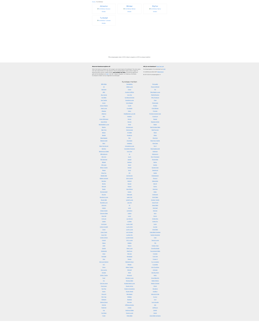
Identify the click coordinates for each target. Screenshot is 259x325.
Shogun (155, 178)
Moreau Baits (129, 280)
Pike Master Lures (155, 92)
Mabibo (130, 243)
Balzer (104, 132)
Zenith (155, 310)
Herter (129, 119)
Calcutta (104, 205)
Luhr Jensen (129, 232)
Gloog (129, 89)
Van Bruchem (155, 272)
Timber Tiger (155, 245)
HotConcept (129, 130)
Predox (155, 105)
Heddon (129, 116)
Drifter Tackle (104, 275)
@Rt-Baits (104, 84)
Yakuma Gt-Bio (155, 294)
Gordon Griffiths (129, 92)
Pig (155, 89)
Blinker (129, 6)
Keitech (129, 181)
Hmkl (129, 124)
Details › (104, 11)
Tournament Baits (155, 251)
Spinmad (155, 208)
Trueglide (155, 264)
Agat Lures (104, 108)
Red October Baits (155, 127)
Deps (104, 254)
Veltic (155, 275)
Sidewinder (155, 181)
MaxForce (129, 251)
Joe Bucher (129, 175)
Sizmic (155, 186)
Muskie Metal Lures (129, 283)
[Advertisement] (129, 39)
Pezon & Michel (155, 87)
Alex (104, 116)
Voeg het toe (160, 66)
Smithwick (155, 194)
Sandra (155, 165)
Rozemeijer (155, 159)
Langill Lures (129, 200)
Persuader (155, 84)
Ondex (129, 307)
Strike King (155, 218)
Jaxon (129, 165)
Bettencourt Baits (104, 151)
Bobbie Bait (104, 175)
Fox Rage (103, 313)
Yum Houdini (155, 302)
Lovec (129, 216)
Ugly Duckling (155, 267)
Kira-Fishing (129, 189)
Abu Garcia (104, 95)
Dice (104, 259)
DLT (104, 264)
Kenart (129, 183)
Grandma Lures (129, 100)
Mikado (129, 264)
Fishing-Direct (104, 302)
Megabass (129, 256)
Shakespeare (155, 175)
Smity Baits (155, 197)
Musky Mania (129, 291)
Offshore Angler (129, 305)
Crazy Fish (104, 235)
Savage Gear (155, 167)
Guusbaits (129, 108)
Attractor (104, 6)
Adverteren (160, 72)
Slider (155, 192)
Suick (155, 224)
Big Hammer (103, 159)
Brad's (103, 189)
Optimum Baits (129, 310)
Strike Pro (155, 221)
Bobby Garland (104, 178)
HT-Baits (129, 132)
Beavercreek (103, 140)
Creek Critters (104, 237)
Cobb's (104, 221)
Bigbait (104, 162)
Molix (129, 272)
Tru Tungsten (155, 262)
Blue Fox (103, 173)
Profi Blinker (155, 108)
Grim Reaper (129, 103)
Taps (155, 237)
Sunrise (155, 227)
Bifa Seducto (103, 154)
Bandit (104, 135)
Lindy (129, 208)
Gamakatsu (129, 84)
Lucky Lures (129, 229)
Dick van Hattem (103, 262)
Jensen (129, 167)
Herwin (129, 122)
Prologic (155, 111)
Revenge (155, 138)
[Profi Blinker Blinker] (129, 8)
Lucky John (129, 227)
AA (104, 87)
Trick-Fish (155, 256)
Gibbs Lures (129, 87)
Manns (129, 245)
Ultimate (155, 270)
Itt (129, 154)
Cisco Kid (104, 216)
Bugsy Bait (104, 200)
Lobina (129, 213)
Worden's (155, 289)
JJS (129, 173)
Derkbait (104, 256)
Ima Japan (129, 140)
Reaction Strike (155, 122)
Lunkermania (129, 237)
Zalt (155, 305)
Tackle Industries (155, 235)
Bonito (104, 183)
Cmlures (104, 218)
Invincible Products (129, 148)
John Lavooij (129, 178)
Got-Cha (129, 95)
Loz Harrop (130, 218)
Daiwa (103, 243)
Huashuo (129, 135)
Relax (155, 135)
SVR (107, 74)
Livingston (129, 210)
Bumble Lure (104, 202)
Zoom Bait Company (155, 315)
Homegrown (129, 127)
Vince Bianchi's (155, 278)
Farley (104, 291)
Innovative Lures (129, 146)
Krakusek (129, 194)
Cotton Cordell (104, 227)
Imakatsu (129, 143)
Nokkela (129, 299)
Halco (129, 111)
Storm (155, 216)
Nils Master (129, 294)
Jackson (129, 162)
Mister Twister (129, 267)
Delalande (104, 251)
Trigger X (155, 259)
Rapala (155, 119)
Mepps (129, 259)
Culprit (104, 240)
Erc (104, 280)
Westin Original (155, 283)
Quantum (155, 116)
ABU (104, 92)
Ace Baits (103, 97)
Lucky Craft (129, 224)
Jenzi (129, 170)
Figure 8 (104, 294)
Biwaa (103, 170)
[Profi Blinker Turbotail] (103, 20)
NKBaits (129, 297)
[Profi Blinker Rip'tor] (155, 8)
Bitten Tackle (104, 167)
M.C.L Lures (129, 240)
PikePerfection (155, 95)
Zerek (155, 313)
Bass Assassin (103, 138)
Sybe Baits (155, 229)
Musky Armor (129, 286)
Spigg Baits (155, 205)
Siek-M (155, 183)
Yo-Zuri (155, 297)
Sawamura (155, 170)
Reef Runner (155, 130)
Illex (129, 138)
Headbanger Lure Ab (129, 113)
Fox (104, 310)
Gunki (129, 105)
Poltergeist (155, 103)
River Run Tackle (155, 140)
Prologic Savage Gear (155, 113)
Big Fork (104, 157)
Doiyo (103, 267)
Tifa (155, 243)
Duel (104, 278)
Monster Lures (129, 278)
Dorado (104, 272)
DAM (104, 245)
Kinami (129, 186)
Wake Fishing (155, 280)
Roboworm (155, 154)
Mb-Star (129, 254)
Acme (103, 103)
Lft (129, 205)
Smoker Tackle (155, 200)
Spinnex (155, 210)
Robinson (155, 151)
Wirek (155, 286)
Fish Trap (103, 297)
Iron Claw (129, 151)
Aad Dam (103, 89)
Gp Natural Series (129, 97)
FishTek (104, 305)
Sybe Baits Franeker (155, 232)
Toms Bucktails (155, 248)
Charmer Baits (104, 213)
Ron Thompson (155, 157)
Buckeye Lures (104, 197)
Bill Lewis (103, 165)
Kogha (129, 192)
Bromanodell (103, 192)
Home (93, 1)
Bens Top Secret (103, 146)
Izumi (129, 157)
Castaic (104, 208)
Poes (155, 100)
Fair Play (104, 289)
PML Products (155, 97)
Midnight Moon (129, 262)
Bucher (104, 194)
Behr (104, 143)
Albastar (104, 111)
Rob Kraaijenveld (155, 148)
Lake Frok (129, 197)
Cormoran (104, 224)
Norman (129, 302)
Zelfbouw (155, 307)
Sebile (155, 173)
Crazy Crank (104, 232)
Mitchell (129, 270)
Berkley (104, 148)
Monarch (129, 275)
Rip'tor (155, 6)
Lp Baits (129, 221)
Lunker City (129, 235)
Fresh (103, 315)
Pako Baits (129, 315)
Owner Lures (129, 313)
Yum (155, 299)
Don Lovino (104, 270)
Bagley (104, 127)
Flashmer (103, 307)
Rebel (155, 124)
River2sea (155, 143)
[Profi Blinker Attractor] (103, 8)
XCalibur (155, 291)
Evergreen (104, 286)
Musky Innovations (129, 289)
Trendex (155, 254)
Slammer (155, 189)
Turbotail (104, 18)
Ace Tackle (104, 100)
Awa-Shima (104, 122)
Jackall (129, 159)
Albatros (104, 113)
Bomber (104, 181)
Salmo (155, 162)
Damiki (104, 248)
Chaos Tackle (103, 210)
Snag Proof (155, 202)
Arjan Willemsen (103, 119)
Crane (103, 229)
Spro (155, 213)
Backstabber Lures (104, 124)
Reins (155, 132)
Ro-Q (155, 146)
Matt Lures (129, 248)
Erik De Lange (104, 283)
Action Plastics (104, 105)
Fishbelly (104, 299)
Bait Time (103, 130)
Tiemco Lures (155, 240)
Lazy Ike (129, 202)
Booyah (104, 186)
